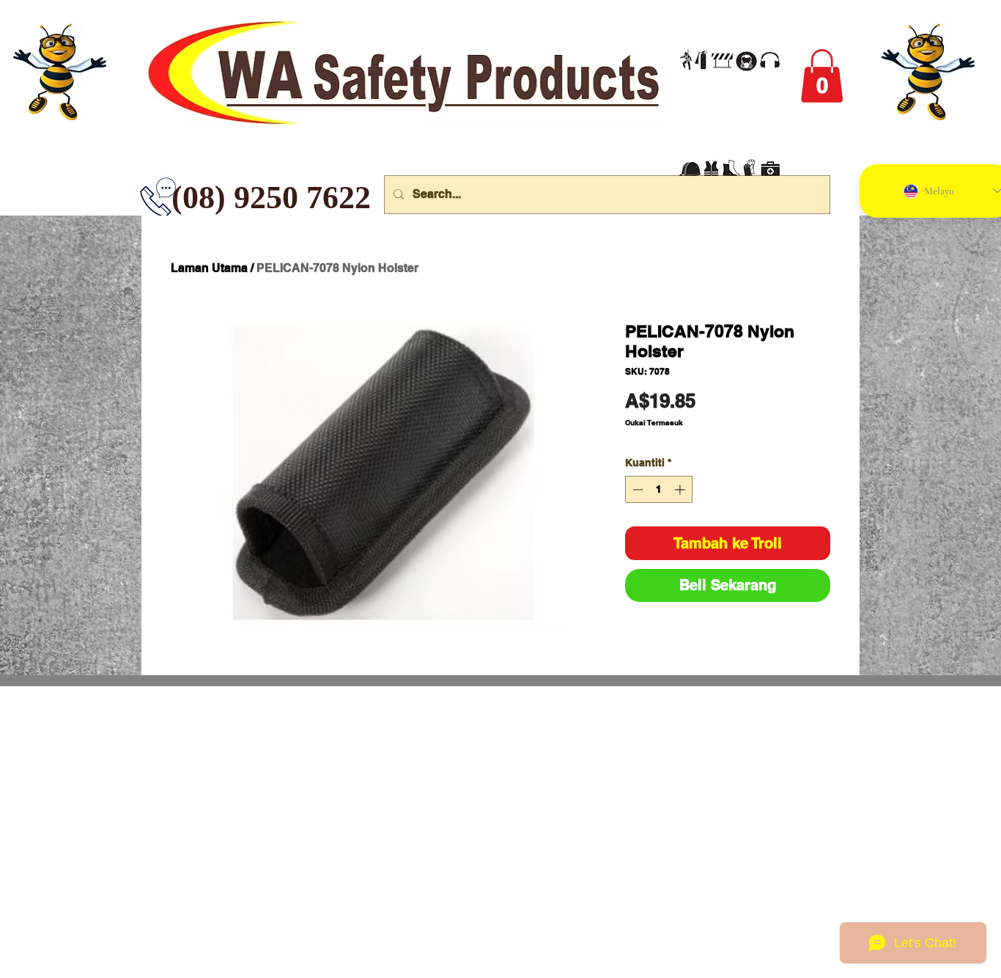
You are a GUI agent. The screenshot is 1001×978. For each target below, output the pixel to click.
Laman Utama (209, 268)
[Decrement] (636, 489)
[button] (821, 76)
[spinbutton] (659, 489)
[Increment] (681, 489)
